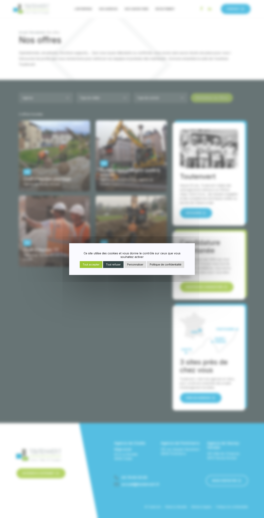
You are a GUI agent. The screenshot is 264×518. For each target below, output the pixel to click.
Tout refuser (113, 264)
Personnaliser (135, 264)
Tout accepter (91, 264)
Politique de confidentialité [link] (165, 264)
